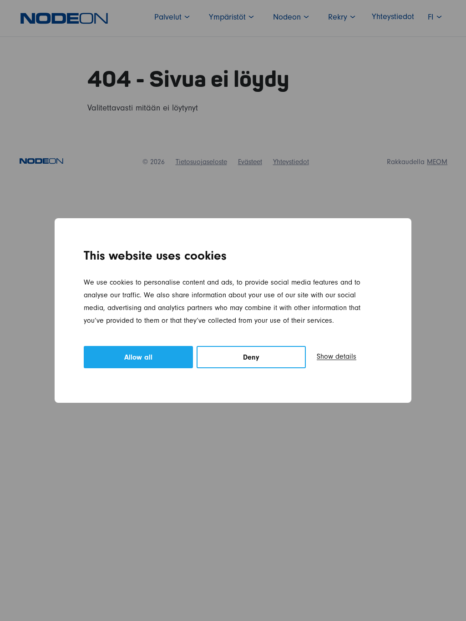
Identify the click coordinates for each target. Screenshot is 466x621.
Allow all (138, 358)
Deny (251, 358)
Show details (336, 357)
